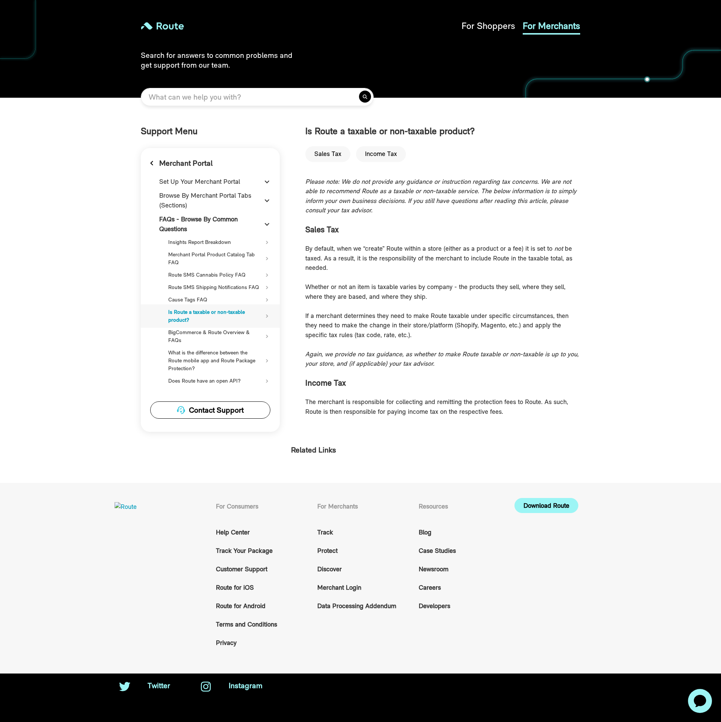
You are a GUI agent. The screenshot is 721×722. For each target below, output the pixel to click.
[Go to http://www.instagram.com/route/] (205, 687)
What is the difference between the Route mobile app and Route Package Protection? (211, 360)
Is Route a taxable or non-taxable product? (206, 316)
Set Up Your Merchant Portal (199, 181)
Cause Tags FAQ (187, 300)
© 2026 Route (534, 685)
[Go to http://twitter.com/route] (124, 687)
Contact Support (216, 410)
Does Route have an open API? (204, 381)
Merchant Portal (186, 163)
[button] (546, 505)
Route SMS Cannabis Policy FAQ (207, 275)
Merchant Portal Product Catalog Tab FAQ (211, 258)
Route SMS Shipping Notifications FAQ (213, 287)
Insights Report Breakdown (199, 242)
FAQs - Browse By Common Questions (198, 224)
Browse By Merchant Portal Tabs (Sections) (205, 200)
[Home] (250, 26)
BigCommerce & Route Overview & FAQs (209, 336)
